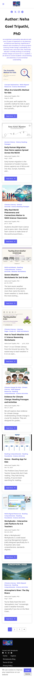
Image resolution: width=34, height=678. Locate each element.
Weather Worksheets (18, 271)
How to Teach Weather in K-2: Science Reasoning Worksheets (16, 337)
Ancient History (9, 142)
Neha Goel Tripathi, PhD (11, 96)
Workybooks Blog (9, 659)
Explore (13, 656)
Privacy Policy (8, 666)
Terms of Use (8, 662)
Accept (27, 670)
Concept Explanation (11, 85)
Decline (27, 674)
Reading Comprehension (12, 454)
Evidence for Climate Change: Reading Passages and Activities (16, 399)
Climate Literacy (10, 204)
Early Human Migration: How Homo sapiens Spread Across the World (16, 150)
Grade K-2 (12, 331)
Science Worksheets (19, 87)
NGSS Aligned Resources (12, 514)
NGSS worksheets (10, 267)
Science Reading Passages (20, 206)
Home (5, 656)
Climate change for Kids (12, 387)
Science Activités (22, 393)
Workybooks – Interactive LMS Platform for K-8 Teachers (15, 524)
